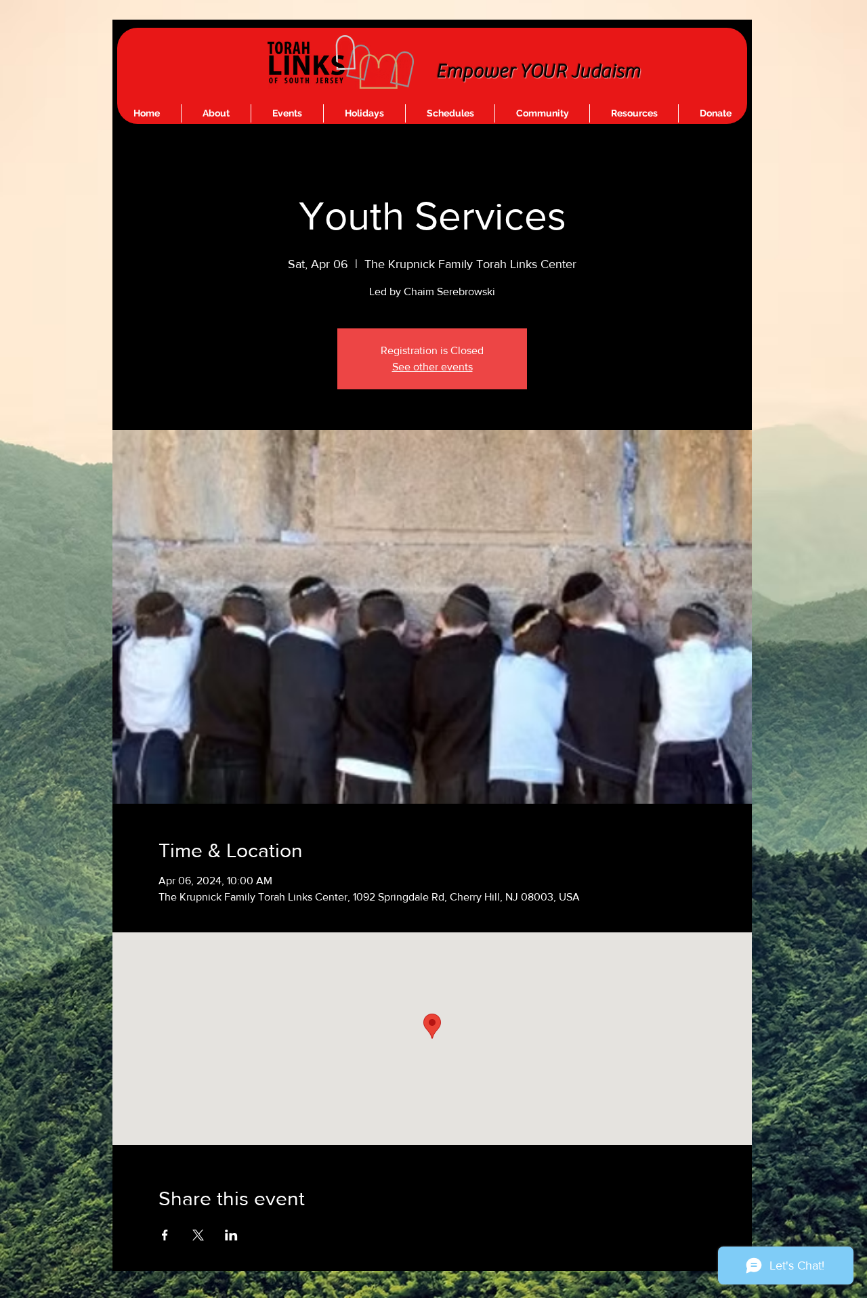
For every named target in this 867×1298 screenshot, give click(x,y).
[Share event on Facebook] (164, 1235)
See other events (432, 366)
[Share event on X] (198, 1235)
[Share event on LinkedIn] (231, 1235)
